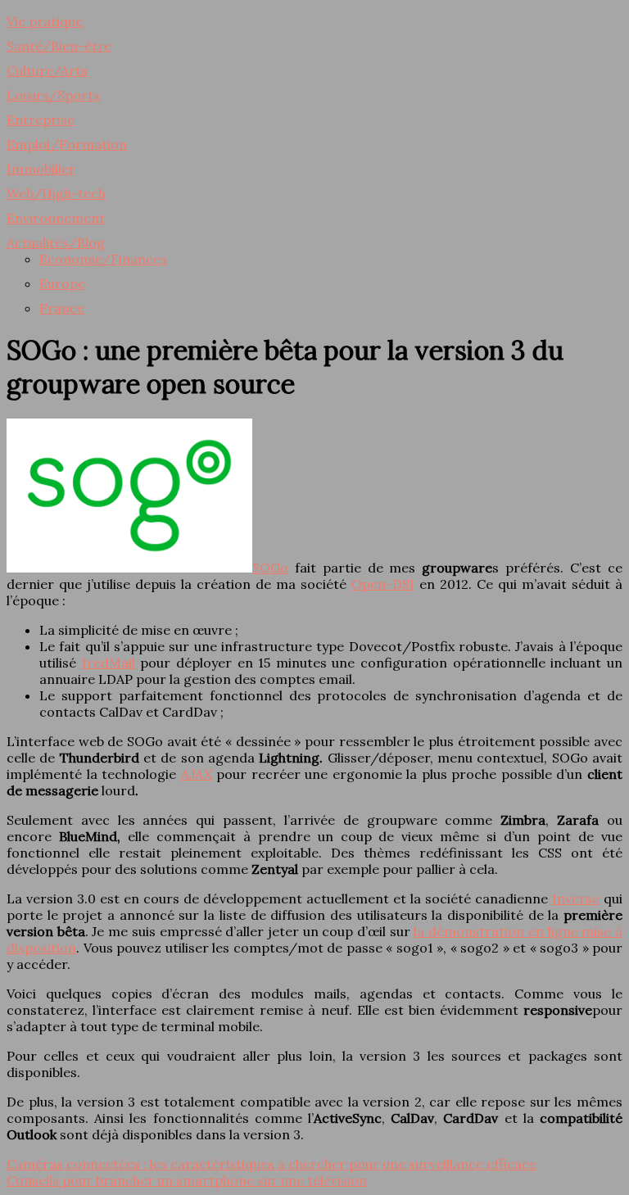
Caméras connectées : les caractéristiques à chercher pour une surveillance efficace (271, 1164)
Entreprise (41, 119)
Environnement (56, 218)
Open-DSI (382, 584)
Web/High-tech (56, 193)
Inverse (576, 898)
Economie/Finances (103, 259)
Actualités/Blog (56, 242)
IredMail (108, 662)
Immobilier (41, 169)
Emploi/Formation (67, 144)
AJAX (196, 774)
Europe (62, 283)
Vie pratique (45, 21)
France (61, 308)
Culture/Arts (47, 70)
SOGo (270, 567)
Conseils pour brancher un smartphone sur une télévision (187, 1180)
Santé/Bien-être (59, 46)
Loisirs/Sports (53, 95)
